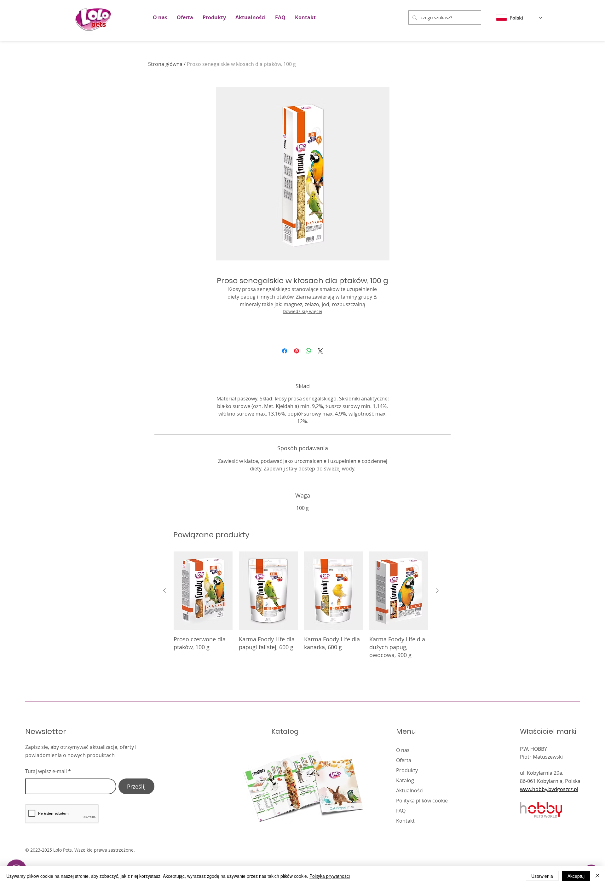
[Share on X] (320, 351)
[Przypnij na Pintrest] (296, 351)
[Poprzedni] (164, 590)
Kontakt (405, 820)
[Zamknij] (597, 876)
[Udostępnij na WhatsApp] (308, 351)
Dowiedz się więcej (302, 311)
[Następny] (437, 590)
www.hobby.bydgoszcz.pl (549, 789)
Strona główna (165, 64)
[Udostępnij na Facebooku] (284, 351)
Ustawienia (542, 876)
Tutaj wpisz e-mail (46, 771)
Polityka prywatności (329, 876)
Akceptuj (576, 876)
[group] (301, 609)
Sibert (505, 850)
